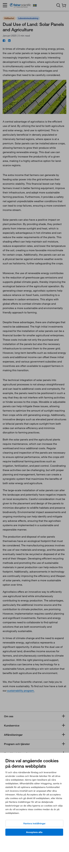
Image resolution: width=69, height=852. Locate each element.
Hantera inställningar (34, 823)
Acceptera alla (34, 832)
